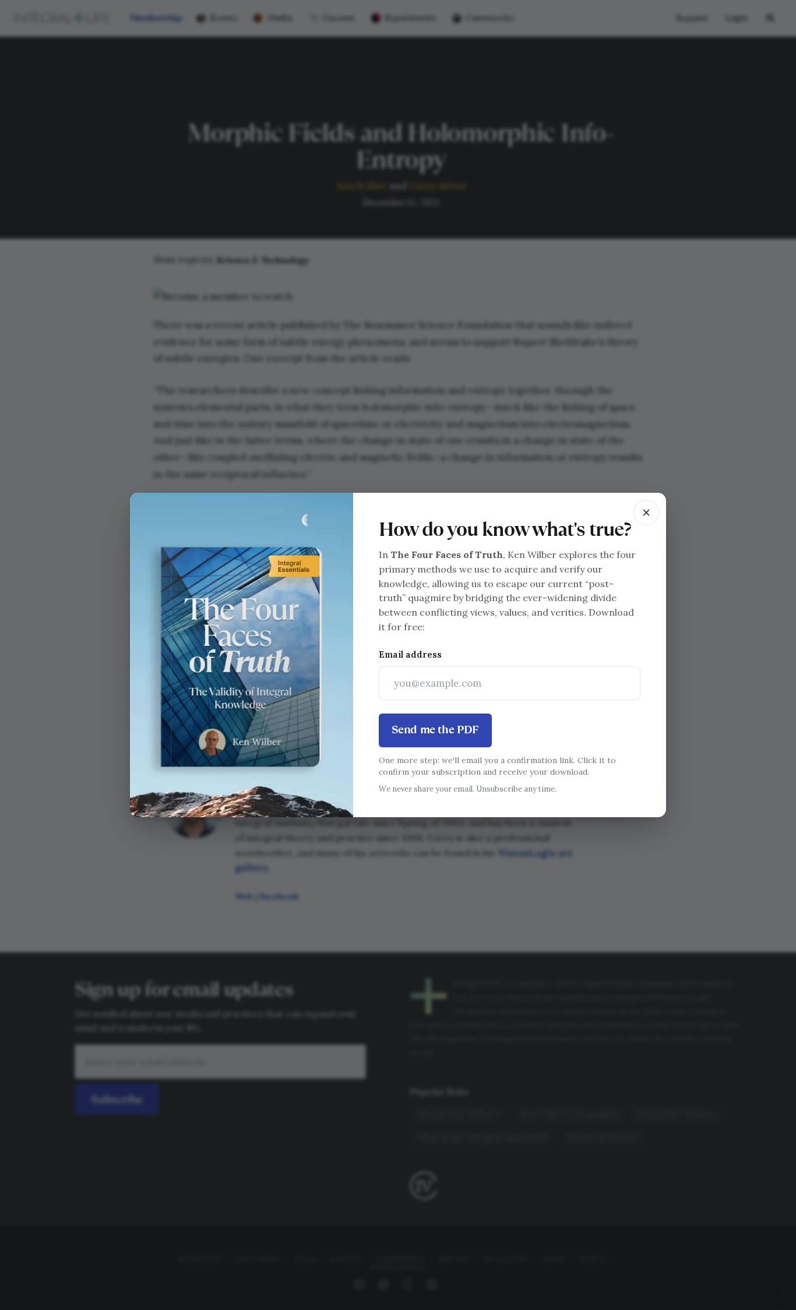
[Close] (646, 512)
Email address (410, 654)
